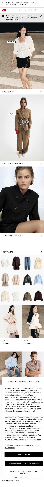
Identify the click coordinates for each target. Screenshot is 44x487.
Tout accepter (23, 454)
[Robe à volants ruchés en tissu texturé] (5, 279)
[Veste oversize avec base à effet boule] (27, 279)
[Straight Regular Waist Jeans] (27, 263)
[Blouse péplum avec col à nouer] (16, 296)
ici (19, 20)
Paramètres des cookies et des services (23, 473)
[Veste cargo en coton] (27, 296)
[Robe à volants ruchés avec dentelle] (16, 279)
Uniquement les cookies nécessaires (23, 464)
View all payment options (10, 480)
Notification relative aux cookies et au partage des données (22, 447)
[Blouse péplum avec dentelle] (5, 263)
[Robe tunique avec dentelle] (16, 263)
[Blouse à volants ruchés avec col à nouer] (5, 296)
